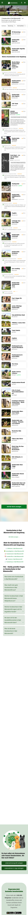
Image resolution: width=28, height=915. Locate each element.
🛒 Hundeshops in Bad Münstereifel (14, 562)
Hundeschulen (16, 7)
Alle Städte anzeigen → (14, 537)
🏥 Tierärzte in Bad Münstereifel (14, 559)
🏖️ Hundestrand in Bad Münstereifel (14, 554)
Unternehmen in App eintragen (14, 868)
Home (10, 7)
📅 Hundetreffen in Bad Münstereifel (14, 556)
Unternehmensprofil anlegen (14, 863)
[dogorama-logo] (12, 3)
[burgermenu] (2, 2)
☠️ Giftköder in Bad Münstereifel (14, 548)
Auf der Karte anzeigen (14, 506)
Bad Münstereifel (14, 8)
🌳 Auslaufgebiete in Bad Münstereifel (14, 551)
